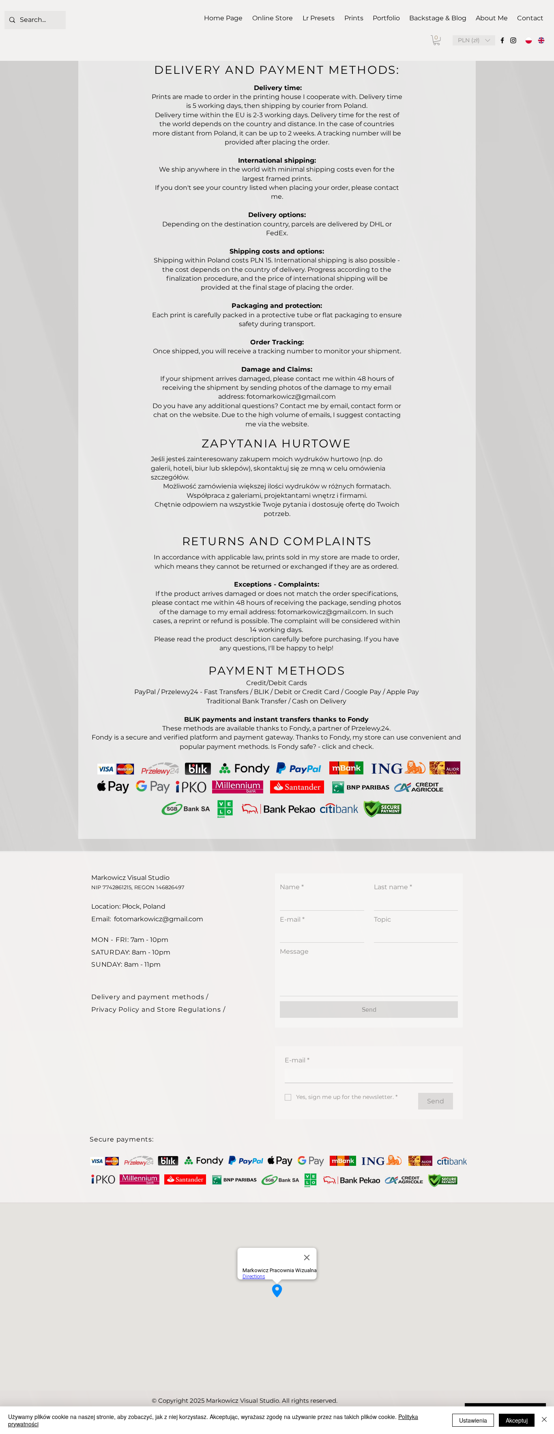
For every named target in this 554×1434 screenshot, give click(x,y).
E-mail (292, 919)
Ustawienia (473, 1420)
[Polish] (529, 40)
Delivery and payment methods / (149, 997)
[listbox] (474, 40)
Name (292, 887)
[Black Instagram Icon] (513, 40)
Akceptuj (517, 1420)
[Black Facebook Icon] (502, 40)
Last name (393, 887)
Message (294, 951)
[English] (541, 40)
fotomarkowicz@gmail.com (158, 919)
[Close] (544, 1420)
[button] (436, 40)
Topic (382, 919)
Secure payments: (122, 1139)
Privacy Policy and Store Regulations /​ (158, 1009)
